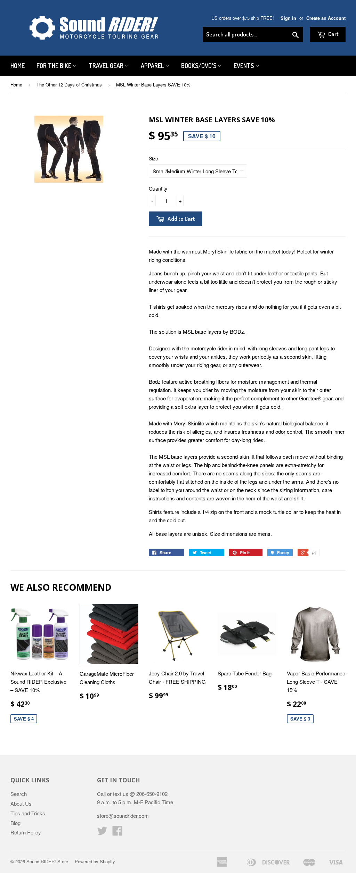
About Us (21, 803)
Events (244, 65)
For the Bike (55, 65)
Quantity (158, 188)
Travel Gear (107, 65)
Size (153, 158)
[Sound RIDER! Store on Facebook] (117, 832)
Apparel (153, 65)
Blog (15, 822)
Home (17, 65)
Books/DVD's (199, 65)
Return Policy (25, 832)
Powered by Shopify (95, 861)
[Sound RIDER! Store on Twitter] (102, 832)
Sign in (288, 18)
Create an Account (326, 18)
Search (18, 793)
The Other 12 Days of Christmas (69, 84)
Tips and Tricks (27, 813)
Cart (333, 34)
